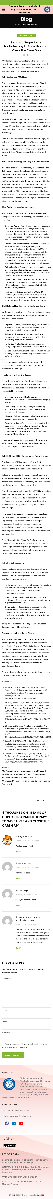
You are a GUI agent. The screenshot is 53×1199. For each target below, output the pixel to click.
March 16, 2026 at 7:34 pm (27, 841)
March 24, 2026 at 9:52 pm (27, 867)
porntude (21, 863)
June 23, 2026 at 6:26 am (26, 924)
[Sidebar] (3, 363)
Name (5, 1010)
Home (17, 24)
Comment (7, 978)
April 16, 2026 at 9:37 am (26, 894)
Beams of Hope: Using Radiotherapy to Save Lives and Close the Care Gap (25, 1161)
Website (6, 1032)
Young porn (22, 836)
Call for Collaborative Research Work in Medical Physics (22, 1182)
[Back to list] (26, 800)
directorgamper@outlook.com (18, 1116)
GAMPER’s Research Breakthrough (19, 1177)
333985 (19, 890)
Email (5, 1021)
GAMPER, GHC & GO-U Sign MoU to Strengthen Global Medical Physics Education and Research (25, 1169)
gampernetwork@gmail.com (17, 1110)
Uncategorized (30, 24)
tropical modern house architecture (28, 918)
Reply (19, 851)
